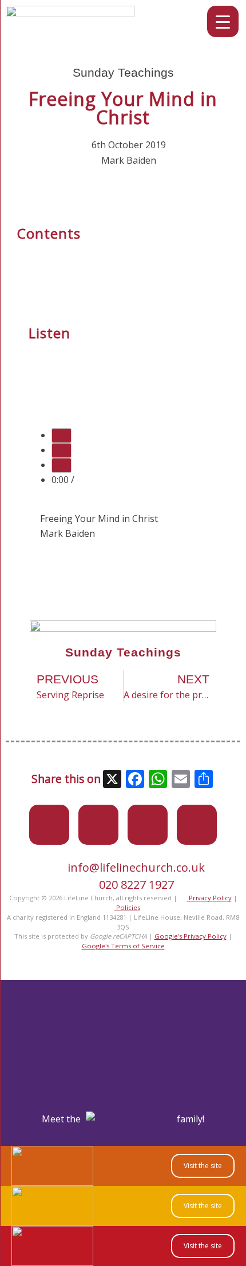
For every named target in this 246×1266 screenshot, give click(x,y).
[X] (112, 780)
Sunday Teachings (123, 72)
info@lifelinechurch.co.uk (136, 867)
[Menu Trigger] (223, 21)
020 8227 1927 (136, 884)
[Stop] (61, 465)
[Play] (61, 435)
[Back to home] (70, 13)
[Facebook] (98, 825)
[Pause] (61, 450)
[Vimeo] (148, 825)
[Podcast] (197, 825)
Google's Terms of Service (123, 945)
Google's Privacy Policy (190, 936)
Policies (127, 907)
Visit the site (203, 1165)
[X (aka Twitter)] (49, 825)
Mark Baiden (128, 160)
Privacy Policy (209, 897)
